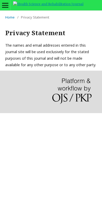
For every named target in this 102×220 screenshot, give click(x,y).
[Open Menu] (5, 5)
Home (10, 17)
